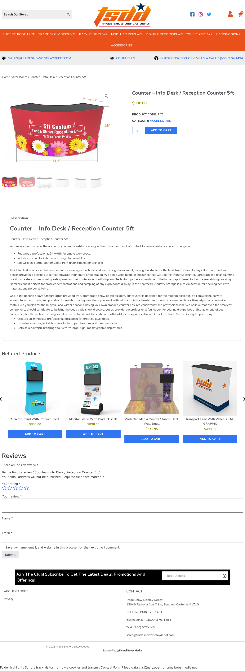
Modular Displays (127, 34)
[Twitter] (209, 14)
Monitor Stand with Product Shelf (35, 419)
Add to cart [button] (35, 434)
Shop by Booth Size (19, 34)
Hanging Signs (228, 34)
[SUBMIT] (218, 575)
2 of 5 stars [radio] (9, 488)
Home (6, 77)
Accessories (121, 45)
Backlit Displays (93, 34)
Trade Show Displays (57, 34)
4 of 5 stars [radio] (21, 488)
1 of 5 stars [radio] (4, 488)
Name (7, 518)
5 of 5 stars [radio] (26, 488)
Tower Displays (198, 34)
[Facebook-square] (192, 14)
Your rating (11, 483)
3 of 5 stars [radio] (15, 488)
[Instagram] (200, 14)
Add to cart (161, 130)
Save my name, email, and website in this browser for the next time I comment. (62, 547)
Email (7, 532)
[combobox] (33, 14)
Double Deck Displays (165, 34)
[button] (106, 96)
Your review (12, 496)
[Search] (68, 14)
